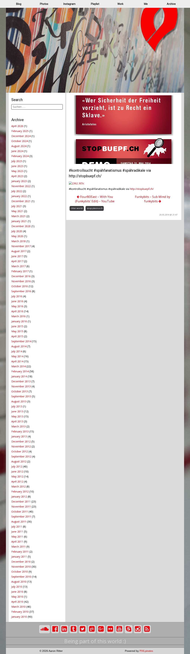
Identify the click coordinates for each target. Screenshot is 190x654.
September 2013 (21, 396)
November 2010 (21, 566)
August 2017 (18, 251)
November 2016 (21, 281)
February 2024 (20, 156)
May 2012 (17, 476)
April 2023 (17, 176)
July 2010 (16, 586)
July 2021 (16, 206)
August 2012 (18, 461)
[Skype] (129, 629)
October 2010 (19, 571)
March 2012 (18, 486)
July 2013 (16, 406)
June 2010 (17, 591)
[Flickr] (110, 629)
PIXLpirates (146, 650)
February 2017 (20, 271)
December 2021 (21, 201)
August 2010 (18, 581)
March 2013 (18, 426)
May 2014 (17, 356)
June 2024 (17, 151)
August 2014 (18, 346)
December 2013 (21, 381)
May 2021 (17, 211)
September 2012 (21, 456)
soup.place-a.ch (95, 208)
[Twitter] (83, 629)
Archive (171, 3)
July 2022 (16, 191)
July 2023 (16, 161)
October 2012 (19, 451)
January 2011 (19, 556)
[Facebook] (55, 629)
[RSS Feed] (147, 629)
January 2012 (19, 496)
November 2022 (21, 186)
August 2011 (18, 521)
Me (146, 3)
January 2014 (19, 376)
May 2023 (17, 171)
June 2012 (17, 471)
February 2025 (20, 131)
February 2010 (20, 611)
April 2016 (17, 311)
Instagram (69, 3)
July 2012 (16, 466)
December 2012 (21, 441)
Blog (18, 3)
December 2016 (21, 276)
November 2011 (21, 506)
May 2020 (17, 236)
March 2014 (18, 366)
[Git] (92, 629)
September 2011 (21, 516)
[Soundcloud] (44, 629)
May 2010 (17, 596)
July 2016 (16, 296)
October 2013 (19, 391)
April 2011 (17, 541)
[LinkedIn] (64, 629)
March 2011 (18, 546)
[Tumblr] (74, 629)
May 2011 (17, 536)
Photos (44, 3)
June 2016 (17, 301)
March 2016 (18, 316)
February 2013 (20, 431)
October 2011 (19, 511)
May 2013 (17, 416)
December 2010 (21, 561)
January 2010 (19, 616)
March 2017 (18, 266)
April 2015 (17, 336)
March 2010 (18, 606)
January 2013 (19, 436)
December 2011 (21, 501)
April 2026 (17, 126)
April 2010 (17, 601)
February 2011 (20, 551)
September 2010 (21, 576)
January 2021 (19, 221)
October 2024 (19, 141)
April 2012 (17, 481)
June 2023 (17, 166)
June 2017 (17, 256)
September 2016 (21, 291)
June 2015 (17, 326)
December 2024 (21, 136)
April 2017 (17, 261)
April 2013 (17, 421)
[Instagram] (138, 629)
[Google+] (101, 629)
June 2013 (17, 411)
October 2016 (19, 286)
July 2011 (16, 526)
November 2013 (21, 386)
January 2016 (19, 321)
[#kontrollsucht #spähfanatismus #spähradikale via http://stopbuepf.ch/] (123, 129)
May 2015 (17, 331)
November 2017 (21, 246)
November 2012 (21, 446)
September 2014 (21, 341)
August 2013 (18, 401)
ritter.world (77, 208)
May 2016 (17, 306)
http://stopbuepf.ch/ (142, 189)
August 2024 (18, 146)
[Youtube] (119, 629)
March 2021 (18, 216)
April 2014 (17, 361)
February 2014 (20, 371)
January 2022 (19, 196)
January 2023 (19, 181)
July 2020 (16, 231)
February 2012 (20, 491)
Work (120, 3)
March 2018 (18, 241)
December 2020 (21, 226)
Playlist (95, 3)
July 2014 (16, 351)
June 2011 (17, 531)
